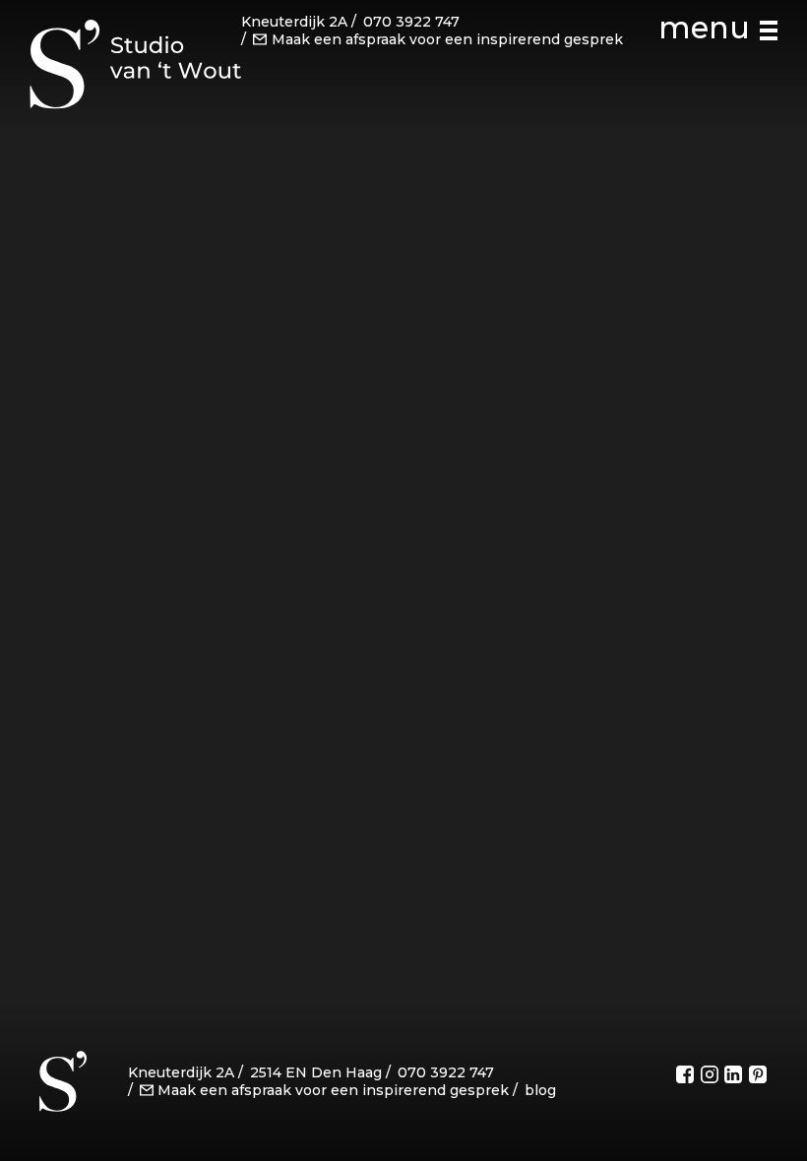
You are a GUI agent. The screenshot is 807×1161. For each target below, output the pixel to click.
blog (540, 1090)
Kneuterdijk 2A (294, 22)
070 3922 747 (411, 22)
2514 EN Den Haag (316, 1072)
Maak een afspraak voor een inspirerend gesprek (447, 39)
